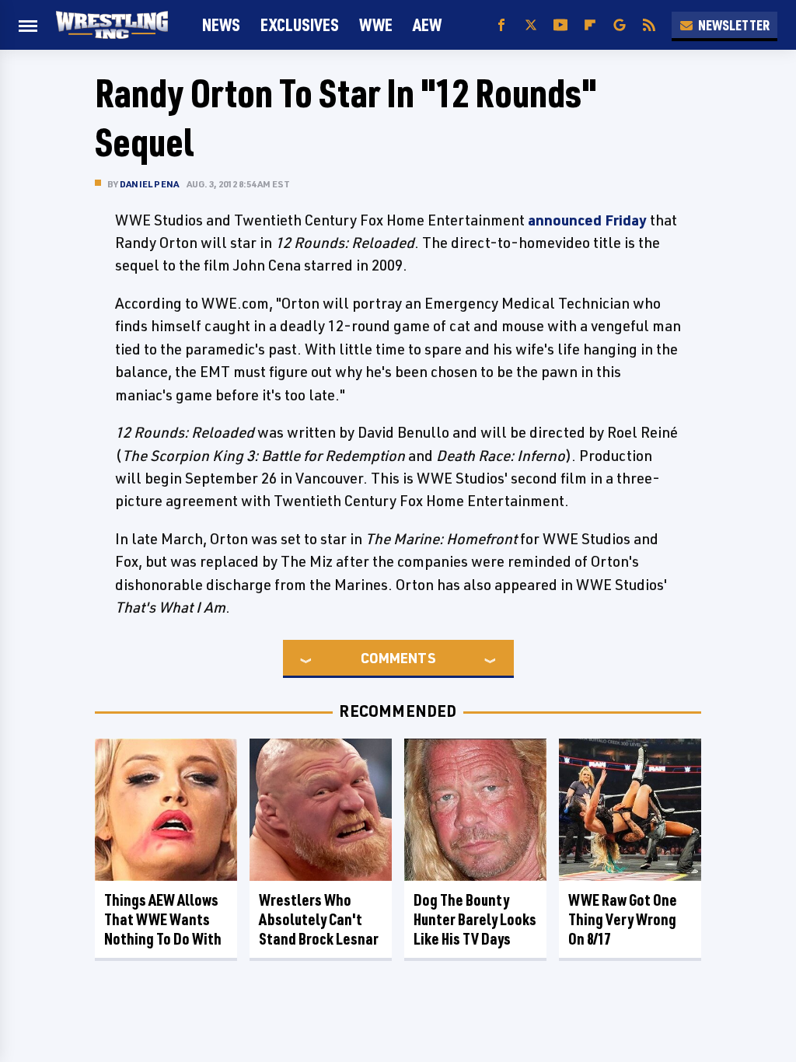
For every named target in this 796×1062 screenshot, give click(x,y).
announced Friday (587, 220)
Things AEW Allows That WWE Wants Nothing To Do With (163, 919)
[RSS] (649, 25)
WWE (376, 24)
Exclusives (299, 24)
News (221, 24)
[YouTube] (560, 25)
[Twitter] (531, 25)
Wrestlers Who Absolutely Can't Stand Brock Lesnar (319, 919)
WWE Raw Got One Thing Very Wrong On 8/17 (622, 919)
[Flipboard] (590, 25)
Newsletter (734, 24)
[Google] (620, 25)
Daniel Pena (149, 184)
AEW (427, 24)
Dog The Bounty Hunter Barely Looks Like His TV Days (475, 919)
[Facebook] (501, 25)
